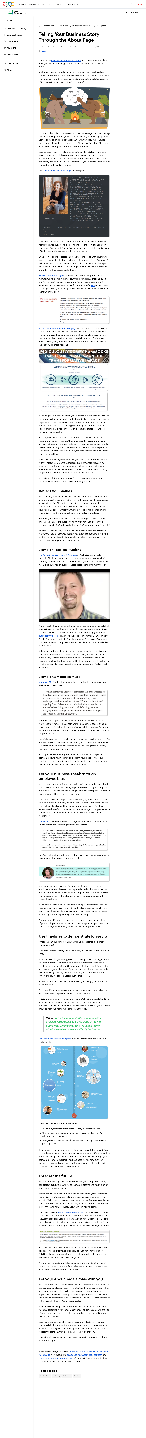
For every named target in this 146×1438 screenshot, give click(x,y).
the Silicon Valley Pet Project (70, 1212)
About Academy (132, 12)
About (10, 70)
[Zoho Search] (131, 4)
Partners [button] (59, 4)
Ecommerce (12, 41)
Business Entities (14, 35)
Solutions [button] (32, 4)
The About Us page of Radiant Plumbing (58, 555)
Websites (77, 1376)
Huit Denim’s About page (51, 275)
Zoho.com (8, 4)
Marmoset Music (47, 682)
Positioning (56, 1376)
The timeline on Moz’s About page (55, 1039)
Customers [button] (46, 4)
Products (20, 4)
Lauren (43, 51)
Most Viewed (67, 1376)
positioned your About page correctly (84, 1355)
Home (9, 20)
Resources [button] (72, 4)
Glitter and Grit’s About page (57, 170)
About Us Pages (65, 26)
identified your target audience (66, 60)
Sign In (139, 4)
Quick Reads (12, 63)
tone (93, 285)
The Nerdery (44, 821)
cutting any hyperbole (49, 636)
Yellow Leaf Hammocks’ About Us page (57, 328)
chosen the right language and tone (56, 1358)
